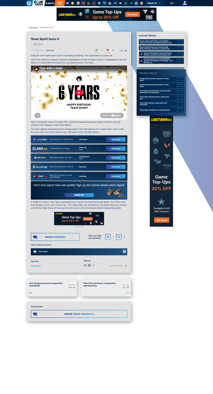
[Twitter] (85, 265)
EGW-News (33, 27)
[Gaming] (67, 3)
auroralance (49, 50)
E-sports (49, 3)
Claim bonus (115, 139)
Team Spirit (38, 44)
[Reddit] (93, 265)
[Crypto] (72, 3)
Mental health (60, 3)
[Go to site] (40, 139)
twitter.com (36, 266)
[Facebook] (89, 265)
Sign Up (79, 195)
